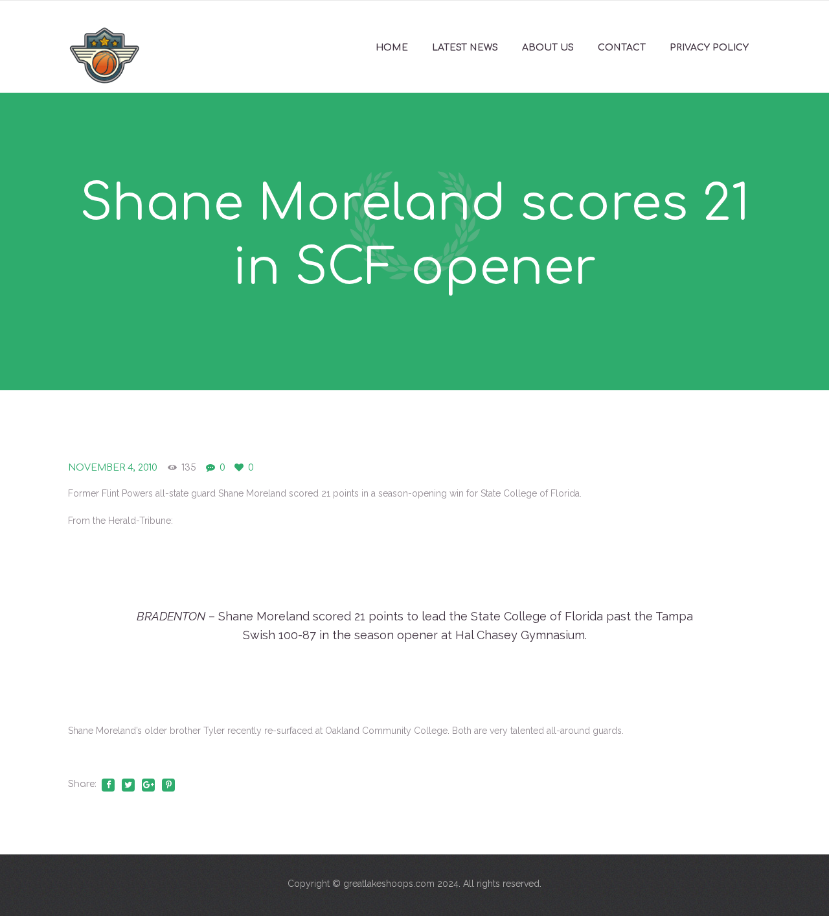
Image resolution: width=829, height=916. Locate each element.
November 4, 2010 (112, 468)
